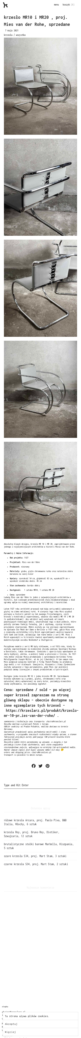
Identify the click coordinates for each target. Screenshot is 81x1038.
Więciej (10, 1031)
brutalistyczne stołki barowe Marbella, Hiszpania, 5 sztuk (39, 846)
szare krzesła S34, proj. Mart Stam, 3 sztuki (35, 856)
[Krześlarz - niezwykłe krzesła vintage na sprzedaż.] (5, 5)
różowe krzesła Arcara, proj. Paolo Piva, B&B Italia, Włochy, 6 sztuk (35, 822)
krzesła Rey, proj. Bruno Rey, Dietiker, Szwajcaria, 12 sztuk (31, 834)
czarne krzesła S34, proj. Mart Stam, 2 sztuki (36, 864)
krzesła (8, 34)
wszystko (21, 34)
